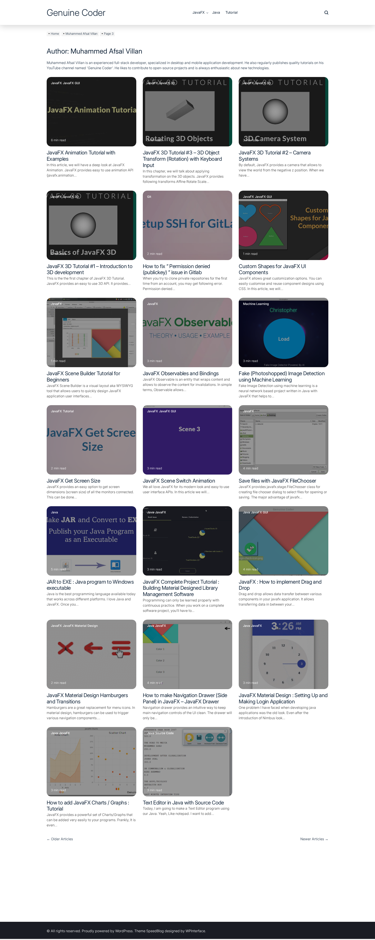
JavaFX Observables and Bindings (181, 373)
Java (216, 12)
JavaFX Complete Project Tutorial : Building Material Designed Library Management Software (181, 588)
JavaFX (198, 12)
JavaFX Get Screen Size (73, 481)
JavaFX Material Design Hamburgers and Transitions (87, 698)
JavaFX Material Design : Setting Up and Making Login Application (283, 698)
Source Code (164, 733)
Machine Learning (256, 304)
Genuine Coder (76, 12)
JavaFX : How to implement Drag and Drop (280, 585)
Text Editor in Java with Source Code (183, 802)
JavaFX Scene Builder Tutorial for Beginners (83, 376)
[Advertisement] (187, 882)
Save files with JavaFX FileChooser (277, 481)
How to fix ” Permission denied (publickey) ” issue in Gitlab (176, 269)
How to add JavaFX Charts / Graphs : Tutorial (88, 805)
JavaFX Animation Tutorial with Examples (81, 155)
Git (149, 196)
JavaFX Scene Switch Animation (179, 481)
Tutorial (231, 12)
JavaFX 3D (167, 83)
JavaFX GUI (71, 83)
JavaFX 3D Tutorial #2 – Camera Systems (275, 155)
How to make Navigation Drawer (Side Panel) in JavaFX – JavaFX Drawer (185, 698)
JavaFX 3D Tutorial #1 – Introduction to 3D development (89, 269)
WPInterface (195, 931)
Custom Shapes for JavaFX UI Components (272, 269)
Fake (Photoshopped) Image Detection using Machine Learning (282, 376)
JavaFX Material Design (80, 625)
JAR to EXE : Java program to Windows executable (90, 585)
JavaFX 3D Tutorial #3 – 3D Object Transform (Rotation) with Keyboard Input (182, 158)
